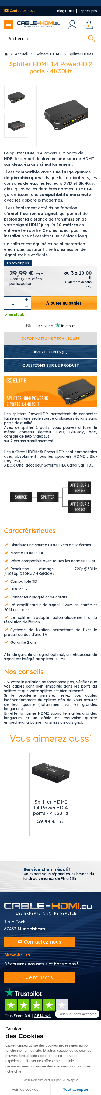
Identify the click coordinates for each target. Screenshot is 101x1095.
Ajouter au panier (64, 303)
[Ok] (91, 38)
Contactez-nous (22, 11)
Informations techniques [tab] (50, 338)
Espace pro (88, 11)
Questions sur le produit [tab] (50, 365)
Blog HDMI (65, 11)
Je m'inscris (39, 977)
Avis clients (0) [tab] (50, 352)
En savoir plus (18, 263)
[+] (27, 299)
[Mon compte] (72, 24)
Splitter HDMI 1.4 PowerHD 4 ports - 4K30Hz (50, 807)
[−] (27, 306)
